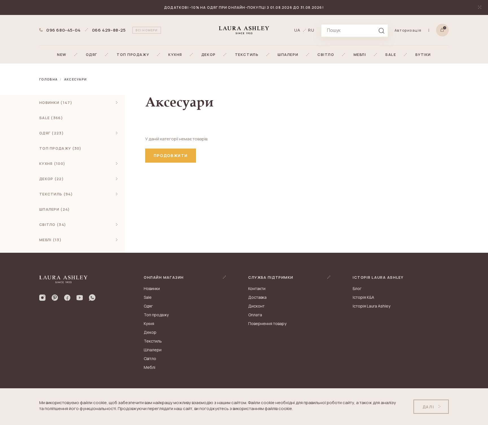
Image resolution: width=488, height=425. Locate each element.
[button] (61, 54)
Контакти (256, 288)
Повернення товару (267, 323)
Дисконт (256, 306)
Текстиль (153, 341)
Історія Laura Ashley (371, 306)
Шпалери (153, 349)
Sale (148, 297)
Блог (357, 288)
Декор (150, 332)
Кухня (149, 323)
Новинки (152, 288)
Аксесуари (75, 79)
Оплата (255, 314)
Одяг (148, 306)
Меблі (149, 367)
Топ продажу (156, 314)
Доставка (257, 297)
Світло (150, 358)
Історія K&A (363, 297)
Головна (48, 79)
